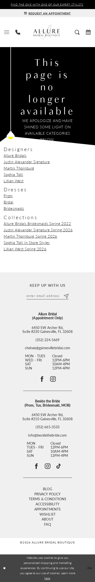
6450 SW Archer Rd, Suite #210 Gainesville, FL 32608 (47, 417)
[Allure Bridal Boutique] (47, 32)
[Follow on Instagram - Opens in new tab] (53, 379)
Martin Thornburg (19, 168)
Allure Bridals (15, 155)
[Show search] (77, 32)
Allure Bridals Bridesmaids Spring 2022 (37, 223)
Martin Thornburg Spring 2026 (30, 236)
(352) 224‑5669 (48, 340)
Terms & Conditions (47, 499)
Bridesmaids (14, 208)
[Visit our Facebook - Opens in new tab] (36, 466)
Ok (89, 568)
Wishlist (47, 514)
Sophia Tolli (13, 174)
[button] (6, 32)
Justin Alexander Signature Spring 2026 (38, 229)
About (47, 519)
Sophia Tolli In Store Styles (27, 242)
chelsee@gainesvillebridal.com (47, 348)
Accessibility (47, 504)
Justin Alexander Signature (27, 161)
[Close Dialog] (4, 568)
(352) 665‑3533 (48, 427)
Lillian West (14, 180)
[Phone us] (17, 32)
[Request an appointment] (88, 32)
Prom (8, 195)
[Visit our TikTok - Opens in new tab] (58, 466)
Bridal (8, 202)
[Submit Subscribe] (66, 295)
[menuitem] (6, 32)
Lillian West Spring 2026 (25, 248)
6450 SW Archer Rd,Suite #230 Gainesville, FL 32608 (47, 330)
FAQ (47, 524)
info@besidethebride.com (47, 435)
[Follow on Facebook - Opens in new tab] (42, 379)
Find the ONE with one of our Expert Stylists (47, 4)
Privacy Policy (47, 494)
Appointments (47, 509)
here (47, 578)
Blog (47, 489)
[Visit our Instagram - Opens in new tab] (48, 466)
